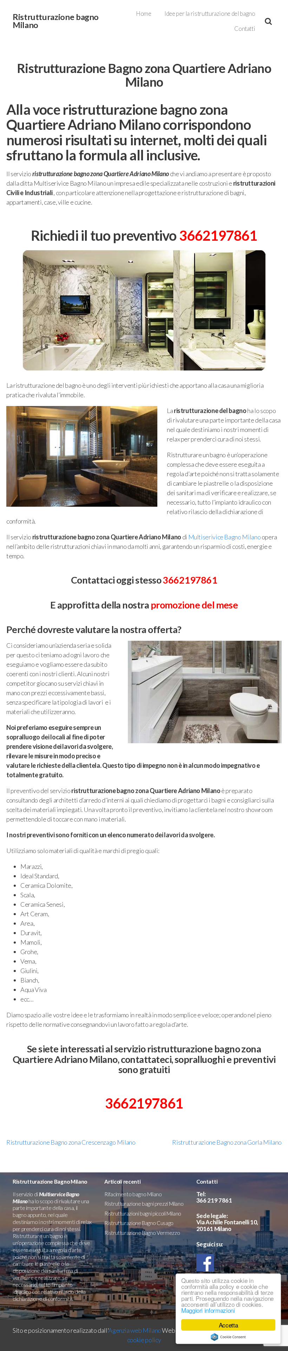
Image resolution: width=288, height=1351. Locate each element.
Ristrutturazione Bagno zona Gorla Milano (227, 1142)
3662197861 (218, 235)
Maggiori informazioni (208, 1310)
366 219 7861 (214, 1200)
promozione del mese (194, 605)
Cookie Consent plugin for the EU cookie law (228, 1337)
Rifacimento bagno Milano (133, 1194)
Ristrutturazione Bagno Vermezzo (142, 1233)
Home (143, 13)
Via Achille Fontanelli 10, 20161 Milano (227, 1225)
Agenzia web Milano (134, 1330)
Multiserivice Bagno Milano (224, 537)
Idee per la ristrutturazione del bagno (209, 13)
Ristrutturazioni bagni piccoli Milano (142, 1213)
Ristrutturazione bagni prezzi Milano (143, 1203)
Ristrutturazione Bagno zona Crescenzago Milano (70, 1142)
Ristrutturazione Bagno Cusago (139, 1223)
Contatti (244, 28)
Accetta (228, 1324)
